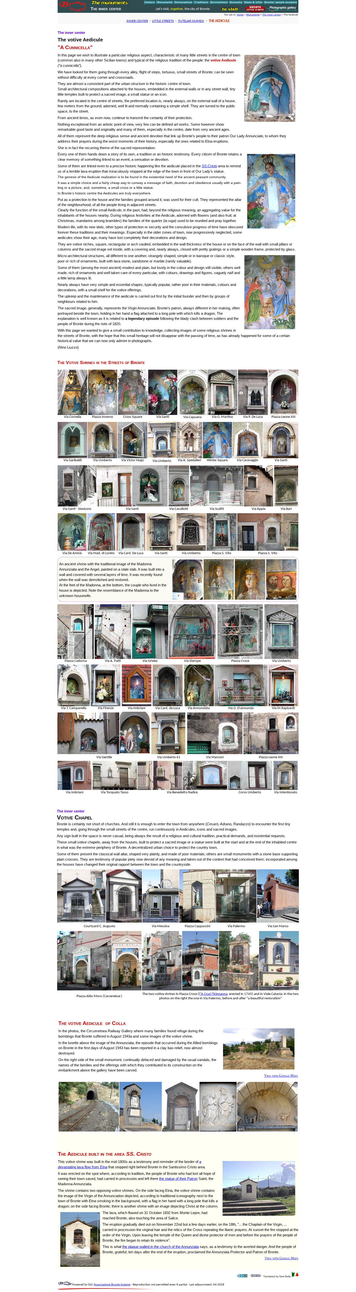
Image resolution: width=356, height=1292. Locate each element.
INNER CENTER (137, 21)
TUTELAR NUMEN (191, 21)
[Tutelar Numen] (242, 1276)
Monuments (252, 14)
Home (240, 14)
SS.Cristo (209, 166)
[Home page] (73, 11)
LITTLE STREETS (163, 21)
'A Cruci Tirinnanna (213, 994)
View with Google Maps (281, 1076)
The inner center (271, 14)
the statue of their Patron (178, 1179)
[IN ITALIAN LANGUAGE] (295, 1276)
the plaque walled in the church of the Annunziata (160, 1247)
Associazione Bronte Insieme (112, 1284)
